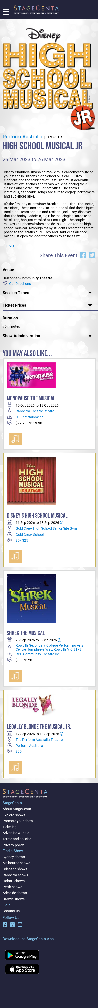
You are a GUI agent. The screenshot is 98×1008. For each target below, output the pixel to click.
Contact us (11, 911)
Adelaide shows (15, 893)
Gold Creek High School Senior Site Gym (46, 528)
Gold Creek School (30, 535)
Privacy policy (13, 845)
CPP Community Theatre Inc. (38, 654)
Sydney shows (14, 857)
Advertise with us (16, 833)
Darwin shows (14, 899)
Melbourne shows (16, 863)
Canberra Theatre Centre (35, 411)
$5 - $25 (22, 540)
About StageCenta (17, 809)
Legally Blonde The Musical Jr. (39, 727)
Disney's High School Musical (37, 516)
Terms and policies (17, 839)
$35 (19, 751)
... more (8, 245)
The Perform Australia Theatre (39, 740)
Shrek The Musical (26, 633)
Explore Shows (14, 815)
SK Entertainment (29, 417)
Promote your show (18, 821)
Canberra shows (15, 875)
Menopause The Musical (31, 398)
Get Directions (19, 283)
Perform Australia (22, 137)
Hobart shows (14, 881)
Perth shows (12, 887)
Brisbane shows (15, 869)
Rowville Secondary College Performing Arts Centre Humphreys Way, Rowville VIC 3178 (49, 647)
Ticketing (10, 827)
